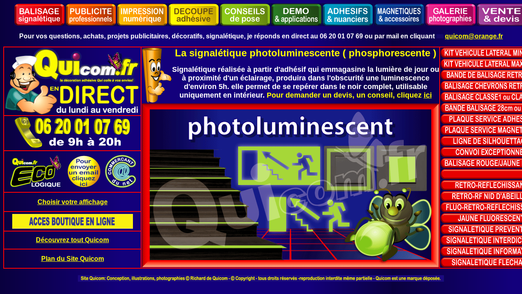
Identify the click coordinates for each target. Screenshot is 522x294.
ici (428, 95)
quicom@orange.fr (474, 36)
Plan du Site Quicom (72, 258)
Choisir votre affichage (73, 201)
